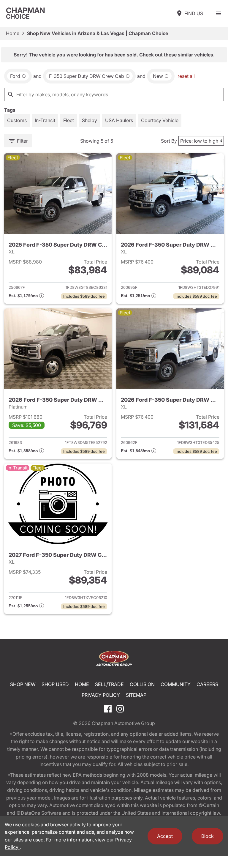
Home (12, 33)
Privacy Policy (101, 695)
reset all (186, 76)
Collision (142, 684)
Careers (207, 684)
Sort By (169, 141)
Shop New (23, 684)
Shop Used (55, 684)
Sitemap (136, 695)
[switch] (218, 13)
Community (176, 684)
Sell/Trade (109, 684)
